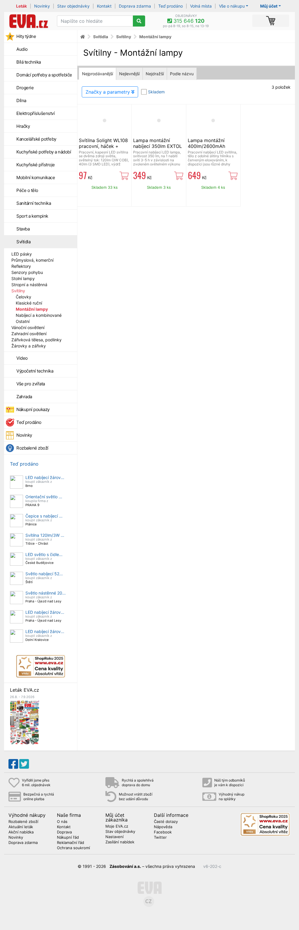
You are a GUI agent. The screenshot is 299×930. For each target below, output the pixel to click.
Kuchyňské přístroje (35, 164)
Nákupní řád (68, 837)
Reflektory (21, 266)
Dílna (21, 100)
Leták (21, 6)
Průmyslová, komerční (32, 260)
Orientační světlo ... (43, 496)
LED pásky (21, 253)
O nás (62, 822)
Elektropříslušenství (35, 113)
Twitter (160, 837)
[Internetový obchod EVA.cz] (28, 21)
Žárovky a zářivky (28, 345)
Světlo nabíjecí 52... (44, 573)
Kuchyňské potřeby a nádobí (43, 152)
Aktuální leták (20, 827)
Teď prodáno (170, 6)
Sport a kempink (32, 216)
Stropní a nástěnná (29, 284)
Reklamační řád (70, 843)
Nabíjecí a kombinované (39, 315)
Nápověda (163, 827)
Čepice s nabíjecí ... (43, 515)
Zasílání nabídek (119, 842)
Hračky (23, 126)
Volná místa (201, 6)
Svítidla (23, 241)
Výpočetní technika (34, 371)
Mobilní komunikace (35, 177)
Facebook (163, 832)
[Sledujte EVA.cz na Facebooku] (13, 764)
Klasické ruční (29, 302)
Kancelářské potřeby (36, 139)
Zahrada (24, 396)
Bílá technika (28, 62)
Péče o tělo (27, 190)
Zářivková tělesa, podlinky (36, 339)
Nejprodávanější (97, 73)
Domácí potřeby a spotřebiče (44, 75)
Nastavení (114, 837)
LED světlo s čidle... (43, 554)
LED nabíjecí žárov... (44, 477)
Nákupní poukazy (33, 409)
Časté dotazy (166, 822)
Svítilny (18, 290)
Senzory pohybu (27, 272)
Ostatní (22, 321)
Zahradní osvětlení (28, 333)
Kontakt (104, 6)
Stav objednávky (73, 6)
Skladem (156, 91)
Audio (22, 49)
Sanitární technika (33, 203)
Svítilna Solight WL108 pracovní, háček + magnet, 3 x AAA (103, 146)
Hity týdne (26, 36)
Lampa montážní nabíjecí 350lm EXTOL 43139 (157, 146)
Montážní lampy (32, 309)
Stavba (22, 229)
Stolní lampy (23, 278)
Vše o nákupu (232, 6)
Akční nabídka (21, 832)
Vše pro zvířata (30, 384)
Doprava (64, 832)
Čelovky (23, 296)
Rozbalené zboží (32, 448)
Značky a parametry (108, 92)
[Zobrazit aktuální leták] (24, 722)
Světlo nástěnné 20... (45, 592)
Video (22, 358)
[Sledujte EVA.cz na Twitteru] (24, 764)
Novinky (42, 6)
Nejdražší (155, 73)
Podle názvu (182, 73)
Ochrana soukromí (73, 848)
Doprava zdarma (135, 6)
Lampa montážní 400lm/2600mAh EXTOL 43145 (206, 146)
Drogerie (25, 87)
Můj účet (268, 6)
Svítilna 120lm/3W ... (44, 535)
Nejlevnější (129, 73)
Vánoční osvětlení (27, 327)
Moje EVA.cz (116, 826)
